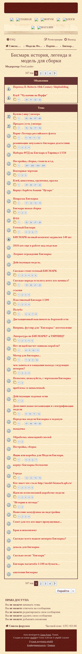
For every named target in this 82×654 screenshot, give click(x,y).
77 (35, 128)
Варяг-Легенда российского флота (34, 133)
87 (35, 118)
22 (40, 285)
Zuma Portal (45, 635)
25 (26, 222)
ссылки (17, 290)
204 (43, 165)
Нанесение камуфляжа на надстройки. (36, 512)
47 (26, 423)
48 (31, 423)
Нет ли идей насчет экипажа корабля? (36, 345)
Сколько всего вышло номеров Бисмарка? (39, 538)
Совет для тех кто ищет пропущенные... (37, 521)
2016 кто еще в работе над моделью (35, 245)
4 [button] (50, 73)
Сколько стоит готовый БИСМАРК (35, 270)
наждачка (19, 428)
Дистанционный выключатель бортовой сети (40, 319)
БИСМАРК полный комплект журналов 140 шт (42, 237)
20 (31, 285)
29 (26, 185)
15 (40, 478)
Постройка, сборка (24, 446)
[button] (55, 73)
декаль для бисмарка (26, 547)
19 (26, 285)
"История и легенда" (26, 502)
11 (34, 137)
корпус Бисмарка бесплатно (30, 464)
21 (35, 285)
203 (38, 165)
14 (40, 203)
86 (31, 118)
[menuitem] (10, 39)
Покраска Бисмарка (25, 198)
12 (39, 137)
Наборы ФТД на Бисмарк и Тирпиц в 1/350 (39, 152)
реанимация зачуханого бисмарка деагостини (41, 143)
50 (40, 423)
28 (40, 222)
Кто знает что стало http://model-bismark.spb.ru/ (42, 483)
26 (31, 222)
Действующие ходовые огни (30, 396)
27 (35, 222)
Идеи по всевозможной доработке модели (38, 492)
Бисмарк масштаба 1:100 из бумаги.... (36, 563)
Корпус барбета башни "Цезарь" (33, 190)
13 (35, 203)
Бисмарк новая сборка (27, 208)
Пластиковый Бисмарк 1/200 (31, 299)
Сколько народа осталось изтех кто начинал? (41, 280)
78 (40, 128)
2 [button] (40, 73)
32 (35, 99)
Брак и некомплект (25, 530)
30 (26, 99)
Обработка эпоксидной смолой (32, 437)
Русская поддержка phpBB (41, 641)
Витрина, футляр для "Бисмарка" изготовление (42, 327)
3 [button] (45, 73)
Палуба (17, 309)
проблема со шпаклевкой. (29, 387)
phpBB (33, 638)
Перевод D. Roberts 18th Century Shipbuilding (41, 86)
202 (32, 165)
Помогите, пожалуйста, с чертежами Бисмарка (42, 378)
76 (31, 128)
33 (40, 99)
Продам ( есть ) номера (27, 123)
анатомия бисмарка (25, 572)
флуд (16, 218)
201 (27, 165)
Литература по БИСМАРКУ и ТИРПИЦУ (39, 336)
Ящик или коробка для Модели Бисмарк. (38, 455)
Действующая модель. (27, 262)
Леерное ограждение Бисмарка (32, 254)
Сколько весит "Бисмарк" (29, 555)
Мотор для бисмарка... (27, 355)
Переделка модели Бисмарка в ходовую (37, 419)
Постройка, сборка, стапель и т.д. (33, 161)
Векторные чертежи (25, 170)
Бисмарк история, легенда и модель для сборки (41, 57)
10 (30, 137)
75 (26, 128)
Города (17, 473)
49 (35, 423)
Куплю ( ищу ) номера (26, 114)
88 (40, 118)
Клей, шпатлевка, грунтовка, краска (35, 180)
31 (31, 99)
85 (26, 118)
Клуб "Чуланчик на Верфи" (30, 95)
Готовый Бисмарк (24, 227)
